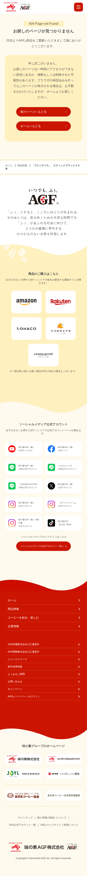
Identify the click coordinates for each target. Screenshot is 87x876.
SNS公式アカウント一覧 (22, 824)
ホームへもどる (30, 126)
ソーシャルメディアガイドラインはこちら (43, 536)
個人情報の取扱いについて (51, 817)
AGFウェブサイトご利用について (59, 824)
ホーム (9, 165)
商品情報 (22, 165)
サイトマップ (25, 817)
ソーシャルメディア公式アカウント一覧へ (42, 546)
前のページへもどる (33, 111)
